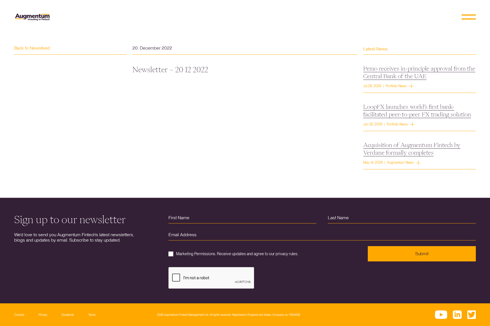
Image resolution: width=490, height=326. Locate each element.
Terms (92, 314)
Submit (421, 253)
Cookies (19, 314)
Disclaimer (68, 314)
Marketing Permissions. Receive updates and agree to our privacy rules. (237, 254)
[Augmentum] (32, 17)
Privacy (43, 314)
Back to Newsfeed (32, 48)
